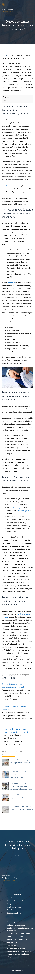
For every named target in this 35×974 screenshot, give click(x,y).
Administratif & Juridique (15, 752)
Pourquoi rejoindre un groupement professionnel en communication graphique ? (19, 951)
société (11, 282)
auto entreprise (23, 511)
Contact (17, 855)
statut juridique (15, 507)
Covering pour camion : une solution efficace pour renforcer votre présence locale (20, 925)
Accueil (5, 55)
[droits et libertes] (7, 7)
